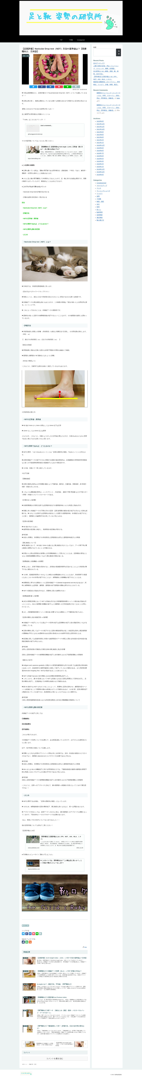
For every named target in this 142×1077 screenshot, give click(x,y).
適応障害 (100, 217)
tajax (118, 98)
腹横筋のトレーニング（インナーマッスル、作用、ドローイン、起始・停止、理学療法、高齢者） (108, 95)
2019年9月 (100, 174)
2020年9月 (100, 148)
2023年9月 (100, 121)
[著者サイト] (23, 942)
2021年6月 (100, 137)
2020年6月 (100, 156)
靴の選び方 (100, 220)
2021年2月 (100, 140)
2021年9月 (100, 132)
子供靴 (99, 199)
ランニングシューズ (103, 191)
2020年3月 (100, 161)
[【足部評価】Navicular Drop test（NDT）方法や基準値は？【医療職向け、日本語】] (50, 86)
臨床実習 (100, 212)
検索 (94, 47)
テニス (99, 188)
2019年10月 (101, 172)
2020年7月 (100, 153)
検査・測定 (26, 925)
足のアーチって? (99, 63)
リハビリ (100, 193)
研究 (98, 207)
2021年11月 (100, 126)
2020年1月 (100, 166)
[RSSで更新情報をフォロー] (30, 942)
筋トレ (99, 209)
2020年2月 (100, 164)
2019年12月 (101, 169)
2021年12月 (101, 124)
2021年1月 (100, 142)
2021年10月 (101, 129)
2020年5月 (100, 159)
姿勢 (98, 196)
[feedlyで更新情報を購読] (26, 942)
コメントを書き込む (54, 1058)
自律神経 (100, 215)
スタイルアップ (102, 185)
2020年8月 (100, 150)
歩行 (98, 204)
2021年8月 (100, 134)
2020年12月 (101, 145)
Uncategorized (101, 183)
